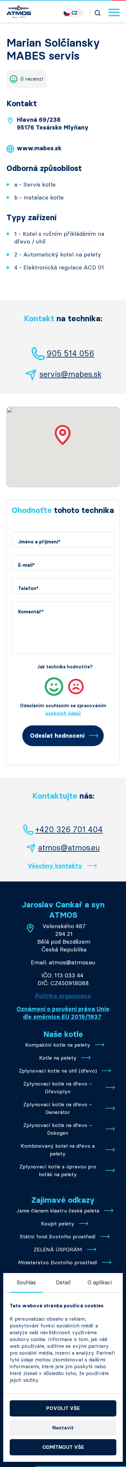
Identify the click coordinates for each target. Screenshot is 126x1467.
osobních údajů (63, 713)
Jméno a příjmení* (39, 542)
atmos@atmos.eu (69, 847)
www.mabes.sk (39, 148)
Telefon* (28, 588)
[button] (63, 434)
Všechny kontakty (55, 866)
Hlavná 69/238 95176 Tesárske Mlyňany (53, 123)
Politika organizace (63, 996)
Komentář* (31, 612)
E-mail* (26, 565)
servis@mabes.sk (70, 374)
